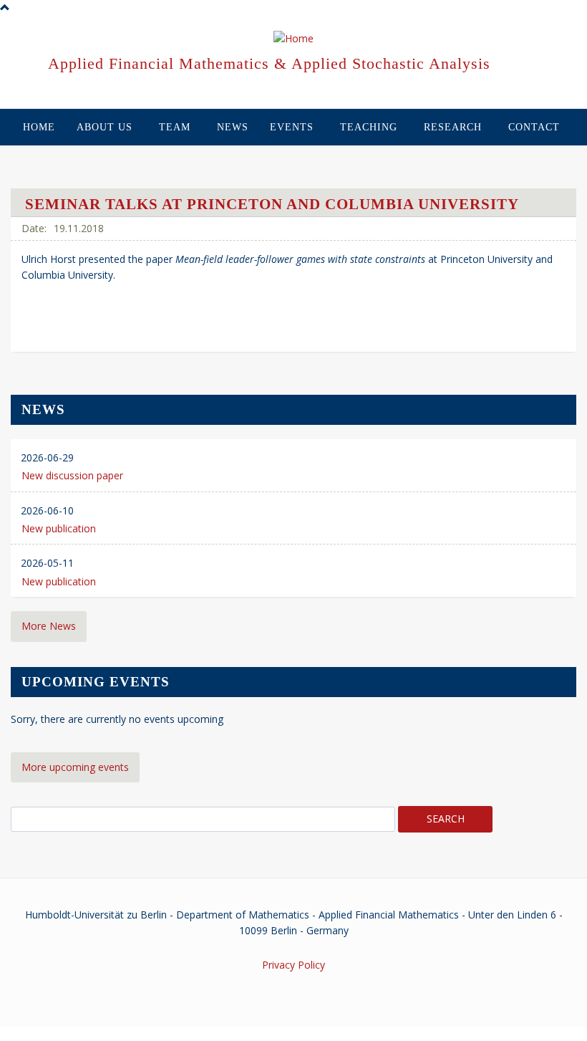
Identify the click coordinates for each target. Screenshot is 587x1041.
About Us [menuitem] (104, 127)
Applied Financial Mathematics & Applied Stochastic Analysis (269, 63)
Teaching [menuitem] (368, 127)
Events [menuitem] (292, 127)
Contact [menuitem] (534, 127)
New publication (58, 528)
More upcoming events (75, 767)
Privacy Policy (293, 965)
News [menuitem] (232, 127)
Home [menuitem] (39, 127)
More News (48, 626)
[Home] (293, 39)
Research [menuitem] (453, 127)
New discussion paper (72, 475)
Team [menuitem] (174, 127)
